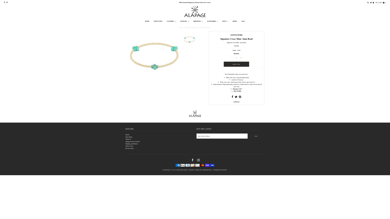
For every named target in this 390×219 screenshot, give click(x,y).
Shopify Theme (194, 170)
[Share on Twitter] (236, 97)
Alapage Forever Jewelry (132, 141)
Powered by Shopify (220, 170)
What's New (158, 21)
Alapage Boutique (181, 170)
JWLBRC (187, 27)
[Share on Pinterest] (240, 97)
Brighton (197, 21)
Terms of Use (129, 146)
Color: (234, 50)
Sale (243, 21)
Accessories (211, 21)
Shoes (235, 21)
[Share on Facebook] (232, 97)
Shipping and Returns (131, 144)
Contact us (236, 102)
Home (147, 21)
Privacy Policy (129, 148)
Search (127, 135)
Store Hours (128, 137)
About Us (128, 139)
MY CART (380, 3)
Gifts (224, 21)
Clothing (170, 21)
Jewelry (183, 21)
